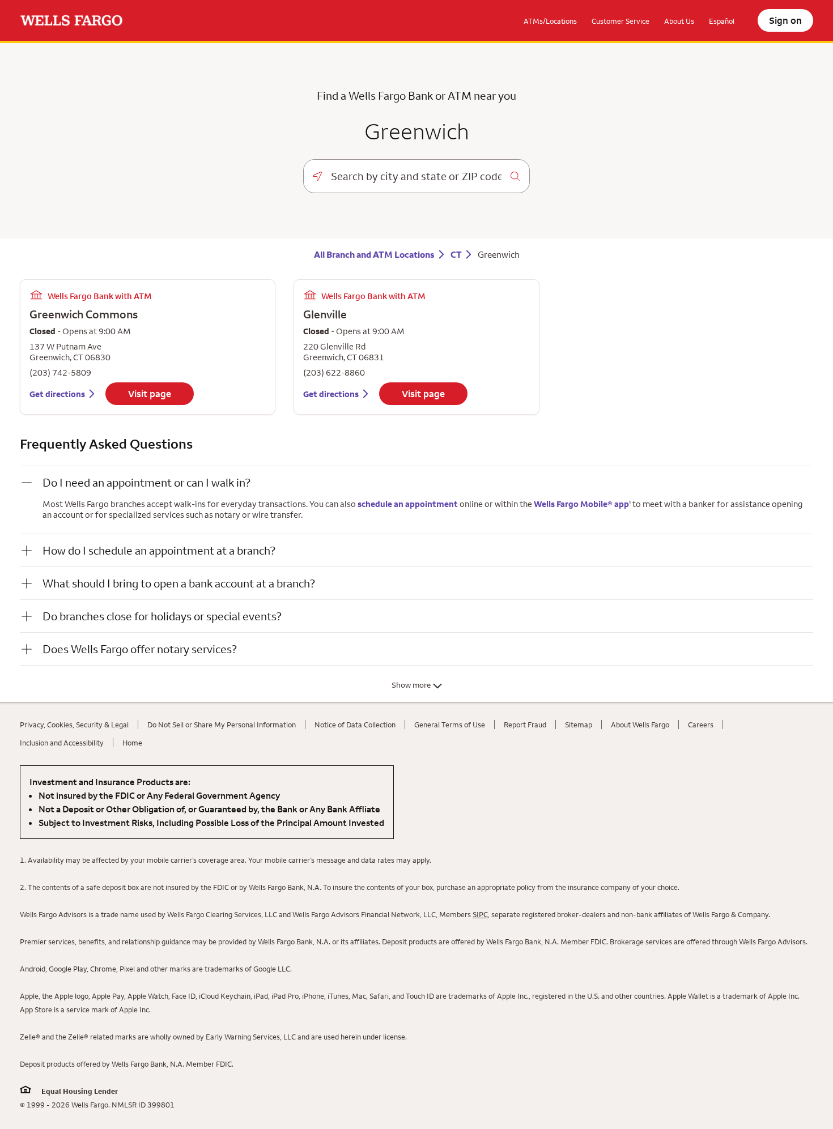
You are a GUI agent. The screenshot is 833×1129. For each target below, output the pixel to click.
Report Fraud (525, 724)
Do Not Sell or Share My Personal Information (221, 724)
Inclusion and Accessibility (62, 742)
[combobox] (416, 176)
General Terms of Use (449, 724)
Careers (700, 724)
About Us (679, 20)
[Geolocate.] (317, 176)
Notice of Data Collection (355, 724)
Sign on (785, 20)
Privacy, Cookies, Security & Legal (74, 724)
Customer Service (620, 20)
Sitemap (578, 724)
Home (132, 742)
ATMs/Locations (550, 20)
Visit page (149, 393)
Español (721, 20)
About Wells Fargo (640, 724)
